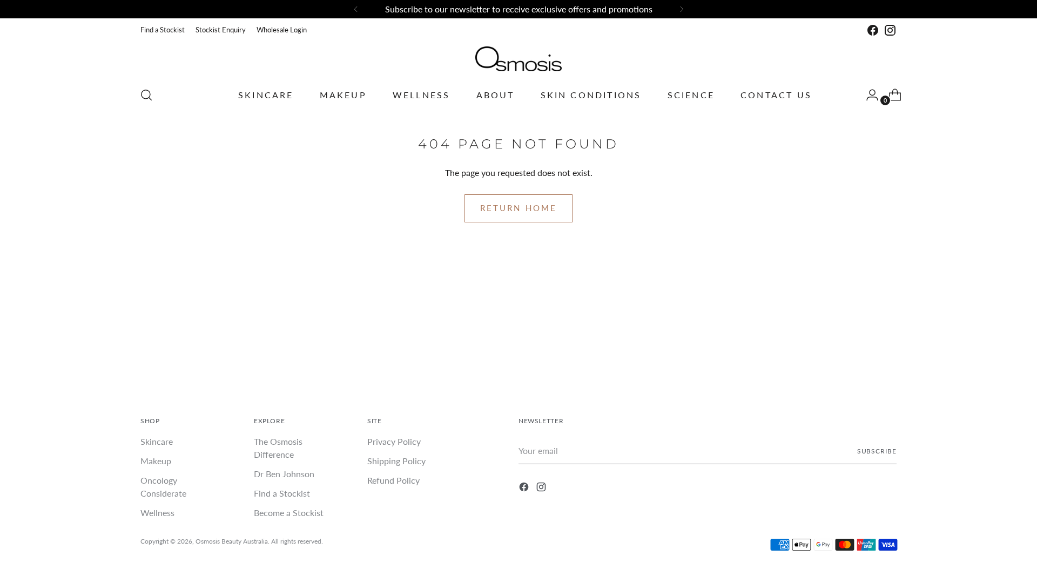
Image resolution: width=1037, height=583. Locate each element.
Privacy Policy (394, 441)
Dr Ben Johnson (284, 474)
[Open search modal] (146, 95)
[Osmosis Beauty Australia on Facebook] (872, 30)
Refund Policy (393, 480)
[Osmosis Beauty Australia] (518, 58)
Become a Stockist (289, 512)
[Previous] (356, 9)
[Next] (681, 9)
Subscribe (877, 451)
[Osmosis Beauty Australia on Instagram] (890, 30)
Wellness (157, 512)
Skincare (156, 441)
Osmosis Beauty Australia (232, 541)
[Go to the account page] (868, 95)
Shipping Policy (396, 461)
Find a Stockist (282, 493)
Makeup (155, 461)
